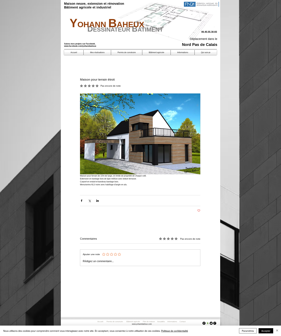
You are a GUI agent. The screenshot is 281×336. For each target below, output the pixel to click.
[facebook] (204, 323)
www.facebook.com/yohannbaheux (80, 46)
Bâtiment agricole (133, 321)
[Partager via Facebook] (81, 200)
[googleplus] (214, 323)
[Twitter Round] (211, 323)
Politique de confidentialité (174, 330)
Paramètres (248, 330)
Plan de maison (149, 321)
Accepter (265, 330)
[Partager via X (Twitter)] (89, 200)
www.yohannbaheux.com (142, 324)
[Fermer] (277, 330)
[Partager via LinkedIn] (97, 200)
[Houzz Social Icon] (207, 323)
